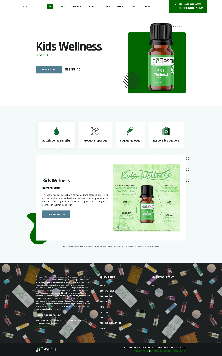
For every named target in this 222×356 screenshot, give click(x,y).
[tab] (56, 135)
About (135, 6)
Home (63, 6)
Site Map (104, 312)
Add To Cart (51, 69)
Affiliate (121, 6)
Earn (102, 317)
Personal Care (107, 296)
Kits (102, 307)
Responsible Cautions (110, 323)
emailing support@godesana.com (49, 326)
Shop (107, 6)
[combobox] (34, 6)
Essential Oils (107, 291)
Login (147, 6)
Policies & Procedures (161, 351)
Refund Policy (179, 351)
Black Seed (105, 301)
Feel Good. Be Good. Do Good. (189, 4)
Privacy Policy (142, 351)
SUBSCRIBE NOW (190, 8)
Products (94, 6)
